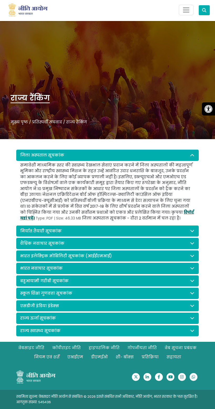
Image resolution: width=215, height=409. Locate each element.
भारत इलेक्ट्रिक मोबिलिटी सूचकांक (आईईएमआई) (66, 256)
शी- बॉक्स (125, 357)
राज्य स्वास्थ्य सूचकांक (40, 330)
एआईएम (75, 357)
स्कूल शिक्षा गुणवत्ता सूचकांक (46, 293)
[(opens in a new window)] (136, 377)
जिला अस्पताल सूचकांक (42, 155)
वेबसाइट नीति (31, 347)
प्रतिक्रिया (150, 357)
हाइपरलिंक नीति (104, 347)
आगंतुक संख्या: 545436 (33, 402)
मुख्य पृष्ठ (19, 122)
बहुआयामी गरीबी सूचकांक (44, 281)
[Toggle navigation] (186, 10)
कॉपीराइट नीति (66, 347)
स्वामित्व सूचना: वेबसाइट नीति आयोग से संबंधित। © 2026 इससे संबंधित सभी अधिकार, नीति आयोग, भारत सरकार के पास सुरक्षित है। (106, 396)
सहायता (173, 357)
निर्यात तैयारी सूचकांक (41, 231)
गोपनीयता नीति (142, 347)
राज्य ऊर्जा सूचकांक (38, 318)
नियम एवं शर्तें (47, 357)
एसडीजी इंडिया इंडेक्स (39, 305)
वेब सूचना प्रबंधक (181, 347)
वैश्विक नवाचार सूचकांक (42, 243)
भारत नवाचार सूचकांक (41, 268)
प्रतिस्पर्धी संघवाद (47, 122)
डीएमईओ (99, 357)
